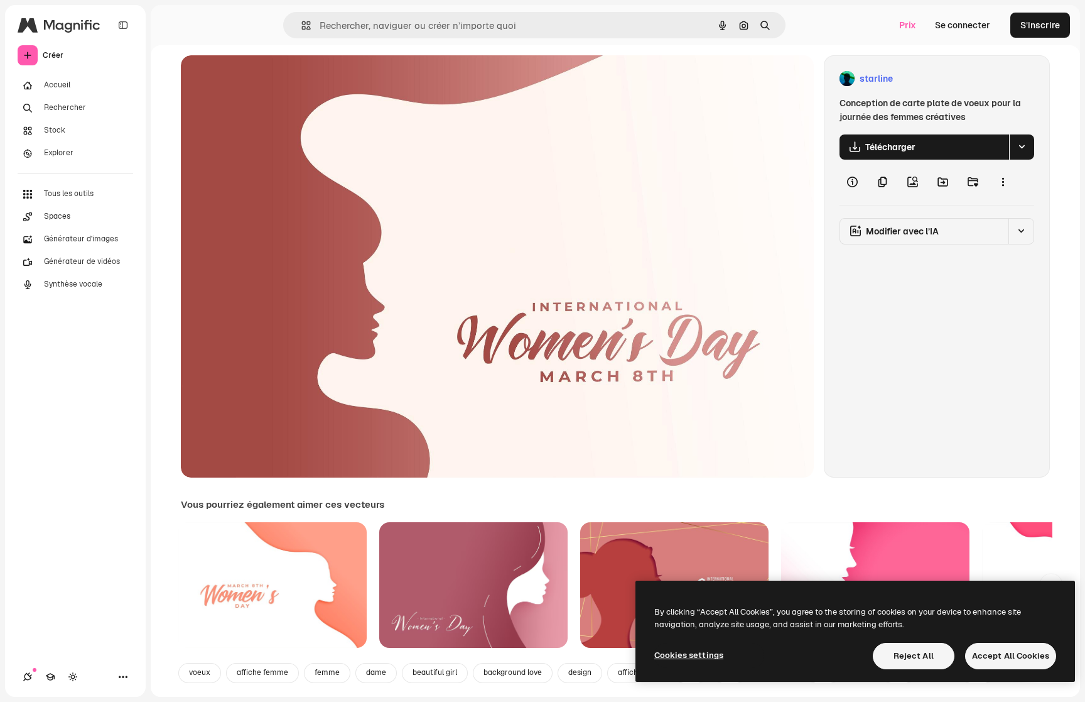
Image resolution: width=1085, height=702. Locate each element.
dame (376, 672)
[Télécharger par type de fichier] (1021, 147)
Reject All (913, 655)
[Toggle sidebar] (123, 25)
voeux (199, 672)
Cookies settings (688, 655)
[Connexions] (28, 677)
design (579, 672)
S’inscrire (1040, 25)
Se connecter (962, 25)
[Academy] (50, 677)
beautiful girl (435, 672)
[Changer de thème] (73, 677)
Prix (907, 25)
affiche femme (262, 672)
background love (512, 672)
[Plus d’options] (1002, 182)
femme (327, 672)
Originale (264, 79)
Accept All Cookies (1010, 655)
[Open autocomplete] (301, 25)
